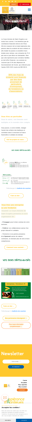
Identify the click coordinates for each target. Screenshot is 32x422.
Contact (13, 4)
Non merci (8, 420)
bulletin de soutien (24, 188)
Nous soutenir (23, 387)
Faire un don (25, 4)
